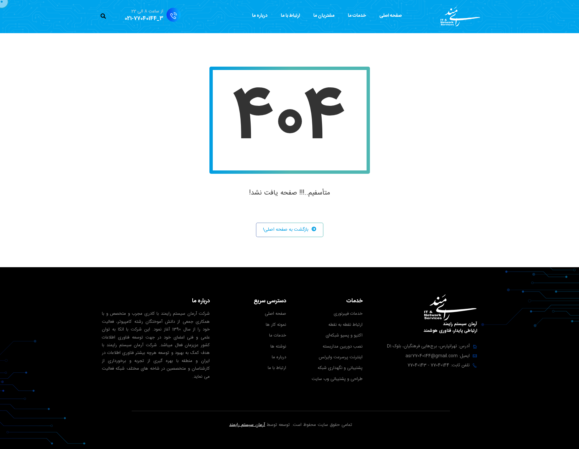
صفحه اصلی (390, 16)
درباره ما (259, 16)
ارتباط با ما (290, 16)
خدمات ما (357, 16)
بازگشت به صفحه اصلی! (285, 230)
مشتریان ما (323, 16)
